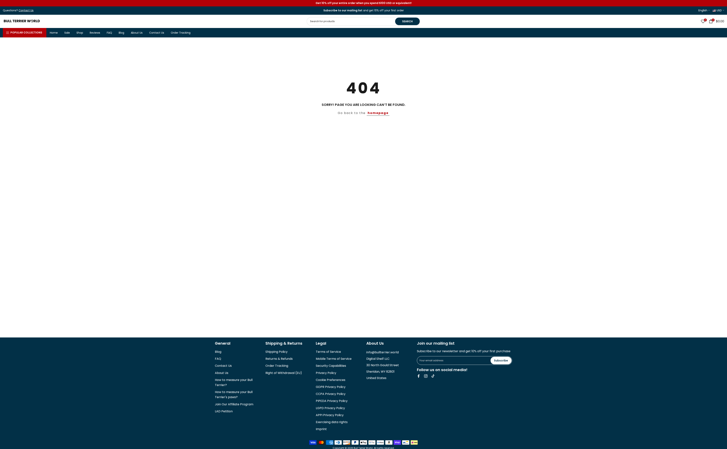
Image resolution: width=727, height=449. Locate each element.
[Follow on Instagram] (425, 376)
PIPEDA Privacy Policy (332, 401)
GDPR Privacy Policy (331, 387)
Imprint (321, 429)
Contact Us (156, 33)
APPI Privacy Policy (330, 415)
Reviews (95, 33)
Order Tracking (180, 33)
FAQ (109, 33)
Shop (79, 33)
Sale (67, 33)
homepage (378, 113)
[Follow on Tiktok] (433, 376)
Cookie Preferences (330, 380)
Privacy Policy (326, 373)
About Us (137, 33)
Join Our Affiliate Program (234, 404)
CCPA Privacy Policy (331, 394)
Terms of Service (328, 352)
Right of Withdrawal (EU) (283, 373)
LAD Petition (224, 411)
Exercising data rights (332, 422)
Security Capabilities (331, 366)
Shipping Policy (276, 352)
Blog (121, 33)
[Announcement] (363, 3)
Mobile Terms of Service (334, 359)
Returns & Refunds (279, 359)
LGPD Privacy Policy (330, 408)
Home (54, 33)
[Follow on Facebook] (418, 376)
